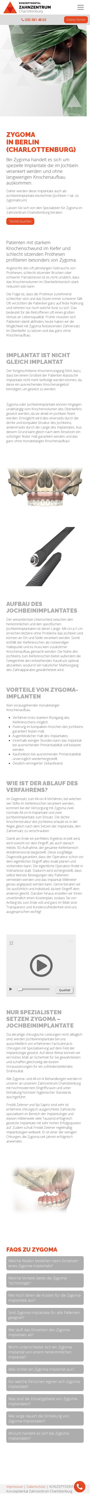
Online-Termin (76, 20)
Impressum (14, 1486)
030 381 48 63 (35, 19)
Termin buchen (20, 221)
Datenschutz (36, 1486)
